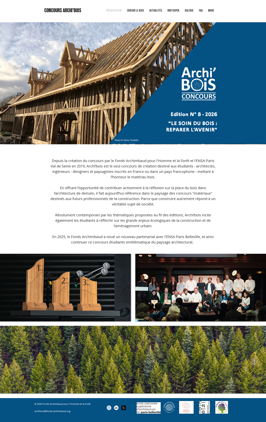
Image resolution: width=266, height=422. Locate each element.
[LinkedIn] (116, 408)
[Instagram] (109, 408)
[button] (189, 10)
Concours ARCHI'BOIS (62, 10)
